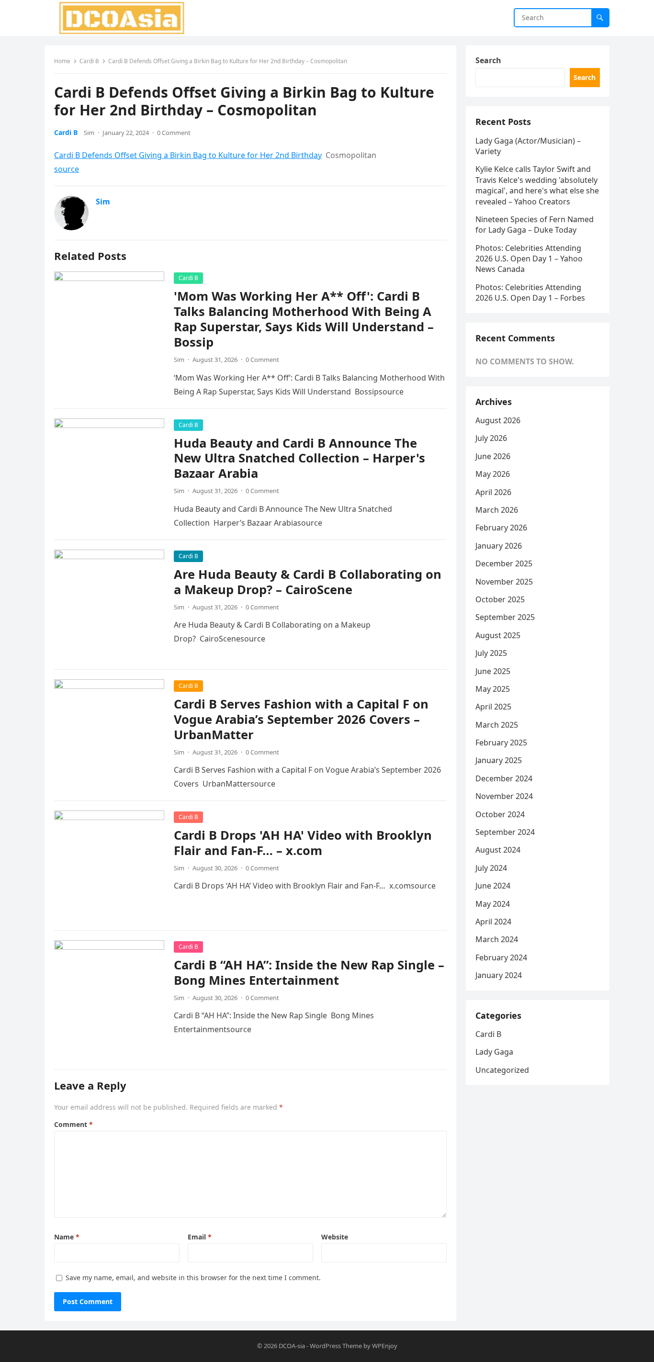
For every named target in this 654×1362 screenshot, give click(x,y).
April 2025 (493, 706)
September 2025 (505, 617)
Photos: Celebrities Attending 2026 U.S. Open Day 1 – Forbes (530, 292)
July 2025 (491, 653)
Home (62, 61)
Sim (89, 132)
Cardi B (89, 61)
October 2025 (500, 599)
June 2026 (492, 456)
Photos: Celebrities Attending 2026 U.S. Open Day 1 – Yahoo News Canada (529, 259)
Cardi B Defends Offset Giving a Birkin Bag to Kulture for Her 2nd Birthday (188, 155)
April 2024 (493, 921)
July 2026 (491, 438)
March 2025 (496, 725)
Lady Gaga (494, 1052)
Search (488, 60)
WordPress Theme (336, 1345)
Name (66, 1236)
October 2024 (500, 814)
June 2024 (492, 885)
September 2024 (505, 832)
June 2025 (492, 671)
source (66, 169)
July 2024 (491, 868)
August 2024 (497, 849)
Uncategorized (502, 1070)
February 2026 (501, 527)
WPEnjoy (384, 1345)
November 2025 (504, 581)
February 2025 (501, 742)
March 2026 (496, 510)
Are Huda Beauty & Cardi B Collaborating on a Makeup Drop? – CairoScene (307, 582)
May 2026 (492, 474)
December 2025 (503, 563)
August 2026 (497, 420)
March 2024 (496, 939)
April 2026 (493, 492)
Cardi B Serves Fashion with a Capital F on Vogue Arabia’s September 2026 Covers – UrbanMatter (301, 719)
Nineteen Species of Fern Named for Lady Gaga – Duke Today (534, 224)
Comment (73, 1124)
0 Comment (174, 132)
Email (200, 1236)
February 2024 (501, 957)
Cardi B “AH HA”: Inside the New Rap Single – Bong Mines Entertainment (309, 973)
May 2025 (492, 689)
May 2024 (492, 904)
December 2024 (503, 778)
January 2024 (498, 975)
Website (334, 1236)
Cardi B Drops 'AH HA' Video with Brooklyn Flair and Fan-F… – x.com (303, 843)
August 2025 (497, 635)
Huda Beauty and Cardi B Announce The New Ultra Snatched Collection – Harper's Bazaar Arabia (299, 458)
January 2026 (498, 545)
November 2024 (504, 796)
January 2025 (498, 760)
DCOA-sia (292, 1345)
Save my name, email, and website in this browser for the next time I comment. (193, 1277)
